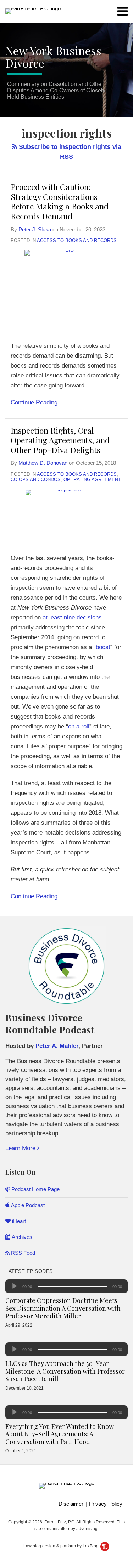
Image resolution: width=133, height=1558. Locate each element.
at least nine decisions (72, 617)
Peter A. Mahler (56, 1046)
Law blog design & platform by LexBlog (61, 1545)
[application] (66, 1286)
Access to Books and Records (77, 240)
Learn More (21, 1148)
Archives (21, 1237)
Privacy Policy (105, 1504)
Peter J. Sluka (34, 229)
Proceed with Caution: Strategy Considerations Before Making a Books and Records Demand (60, 201)
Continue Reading (34, 402)
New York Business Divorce (53, 56)
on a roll (78, 726)
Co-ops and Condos (36, 479)
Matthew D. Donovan (42, 463)
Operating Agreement (92, 479)
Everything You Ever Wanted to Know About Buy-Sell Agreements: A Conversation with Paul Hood (59, 1434)
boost (103, 647)
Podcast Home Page (35, 1189)
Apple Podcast (27, 1205)
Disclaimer (71, 1504)
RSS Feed (22, 1253)
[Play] (14, 1286)
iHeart (18, 1221)
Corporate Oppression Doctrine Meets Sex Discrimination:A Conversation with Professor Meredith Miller (63, 1308)
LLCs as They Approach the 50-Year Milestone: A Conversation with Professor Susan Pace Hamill (65, 1371)
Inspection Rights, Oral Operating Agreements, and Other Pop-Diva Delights (60, 440)
